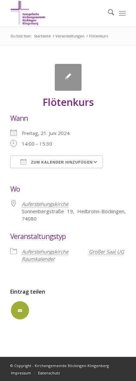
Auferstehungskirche (45, 204)
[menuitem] (107, 13)
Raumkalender (38, 259)
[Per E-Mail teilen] (20, 310)
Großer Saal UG (106, 251)
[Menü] (122, 13)
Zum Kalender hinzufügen (61, 162)
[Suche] (107, 13)
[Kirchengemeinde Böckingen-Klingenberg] (56, 13)
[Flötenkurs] (68, 77)
